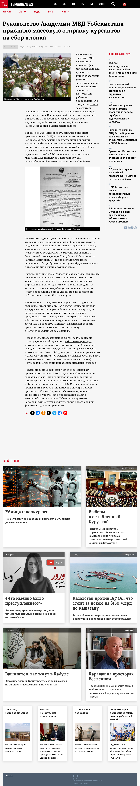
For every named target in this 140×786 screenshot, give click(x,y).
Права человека (56, 47)
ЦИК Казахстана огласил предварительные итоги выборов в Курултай (119, 193)
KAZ (55, 4)
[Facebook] (60, 413)
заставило (31, 323)
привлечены (92, 352)
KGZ (64, 4)
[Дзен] (49, 413)
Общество (43, 47)
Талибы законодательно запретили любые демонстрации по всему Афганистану (123, 69)
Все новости (130, 228)
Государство (32, 47)
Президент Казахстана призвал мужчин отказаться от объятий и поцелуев (122, 156)
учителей (30, 344)
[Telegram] (54, 413)
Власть (67, 47)
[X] (32, 413)
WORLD (102, 4)
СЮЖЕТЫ (65, 11)
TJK (73, 4)
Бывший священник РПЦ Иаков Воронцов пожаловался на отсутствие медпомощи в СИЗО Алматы (123, 136)
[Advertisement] (70, 439)
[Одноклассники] (43, 413)
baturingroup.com (91, 780)
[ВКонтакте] (38, 413)
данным (88, 376)
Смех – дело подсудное (82, 711)
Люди (22, 47)
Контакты (9, 775)
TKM (82, 4)
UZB (91, 4)
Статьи (22, 11)
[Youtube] (65, 413)
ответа (94, 104)
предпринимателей (67, 344)
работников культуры (77, 341)
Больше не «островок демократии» (48, 713)
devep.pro (84, 783)
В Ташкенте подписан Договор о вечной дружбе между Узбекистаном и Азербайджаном (121, 215)
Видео (37, 11)
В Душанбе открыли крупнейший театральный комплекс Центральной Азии (122, 174)
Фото (50, 11)
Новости (7, 11)
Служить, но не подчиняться (16, 711)
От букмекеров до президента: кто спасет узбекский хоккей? (122, 714)
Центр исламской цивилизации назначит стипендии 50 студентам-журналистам (122, 90)
